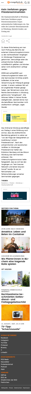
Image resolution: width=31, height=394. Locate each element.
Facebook (4, 338)
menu (2, 2)
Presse (11, 388)
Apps (3, 369)
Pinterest (4, 345)
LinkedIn (4, 352)
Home (3, 41)
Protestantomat (7, 364)
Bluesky (4, 347)
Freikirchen (5, 382)
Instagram (5, 340)
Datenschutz (18, 388)
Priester (12, 183)
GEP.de (3, 375)
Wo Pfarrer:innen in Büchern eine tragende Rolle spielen (15, 261)
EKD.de (3, 377)
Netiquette (4, 388)
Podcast (4, 367)
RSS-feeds (5, 359)
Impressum (26, 388)
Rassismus (4, 183)
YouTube (4, 343)
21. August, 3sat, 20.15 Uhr (12, 324)
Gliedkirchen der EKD (9, 380)
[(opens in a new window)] (15, 118)
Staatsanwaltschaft (7, 185)
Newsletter (5, 362)
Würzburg (19, 183)
